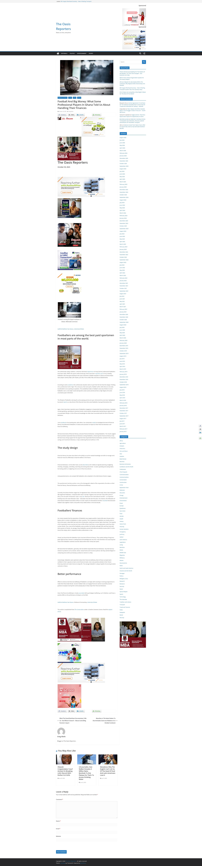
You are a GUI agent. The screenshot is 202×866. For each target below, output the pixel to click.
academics (70, 385)
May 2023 (122, 239)
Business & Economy (62, 97)
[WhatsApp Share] (200, 438)
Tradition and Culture (125, 602)
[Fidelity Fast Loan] (69, 199)
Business (122, 461)
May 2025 (122, 176)
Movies (121, 560)
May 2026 (122, 145)
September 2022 (124, 260)
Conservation (123, 479)
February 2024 (123, 215)
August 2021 (123, 293)
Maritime (122, 547)
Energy (121, 495)
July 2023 (122, 234)
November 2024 (124, 192)
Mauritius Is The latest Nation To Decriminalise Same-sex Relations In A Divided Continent (104, 720)
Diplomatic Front (124, 487)
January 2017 (123, 431)
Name (58, 821)
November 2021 (124, 286)
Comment (59, 799)
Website (58, 836)
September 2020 (124, 322)
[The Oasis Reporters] (58, 53)
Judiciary (122, 534)
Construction (123, 482)
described (85, 465)
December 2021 (124, 283)
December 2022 (124, 252)
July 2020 (122, 327)
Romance (122, 584)
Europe (121, 506)
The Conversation (79, 609)
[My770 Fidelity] (69, 644)
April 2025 (122, 179)
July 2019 (122, 358)
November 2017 (124, 410)
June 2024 (122, 205)
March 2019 (123, 369)
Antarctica (122, 448)
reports (65, 402)
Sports (91, 53)
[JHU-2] (93, 619)
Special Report (123, 591)
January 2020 (123, 343)
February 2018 (123, 403)
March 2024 (123, 213)
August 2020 (123, 325)
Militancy (122, 558)
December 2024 (124, 189)
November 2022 (124, 254)
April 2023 (122, 241)
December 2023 (124, 221)
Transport (122, 604)
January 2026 (123, 155)
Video (121, 610)
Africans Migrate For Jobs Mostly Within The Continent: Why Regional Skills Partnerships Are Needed (132, 83)
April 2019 (122, 366)
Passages (122, 573)
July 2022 (122, 265)
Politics (72, 53)
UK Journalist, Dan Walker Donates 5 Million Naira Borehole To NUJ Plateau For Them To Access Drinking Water (86, 773)
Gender (122, 516)
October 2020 (123, 319)
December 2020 (124, 314)
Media (121, 550)
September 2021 (124, 291)
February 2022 (123, 278)
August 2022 (123, 262)
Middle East (123, 552)
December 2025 (124, 158)
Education (122, 493)
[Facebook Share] (200, 425)
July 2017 (122, 421)
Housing (122, 526)
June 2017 (122, 423)
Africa (121, 440)
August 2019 (123, 356)
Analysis (122, 446)
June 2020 (122, 330)
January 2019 (123, 374)
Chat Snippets (123, 472)
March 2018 (123, 400)
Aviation (122, 456)
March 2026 (123, 150)
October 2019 (123, 351)
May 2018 (122, 395)
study (94, 422)
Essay (121, 503)
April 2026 (122, 148)
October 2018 (123, 382)
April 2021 (122, 304)
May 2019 (122, 364)
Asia (121, 453)
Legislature (123, 542)
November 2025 (124, 161)
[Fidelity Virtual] (69, 251)
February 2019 (123, 371)
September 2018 (124, 384)
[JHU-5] (69, 346)
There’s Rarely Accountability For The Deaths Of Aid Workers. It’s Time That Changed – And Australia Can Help (132, 73)
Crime (121, 485)
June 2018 (122, 392)
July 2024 (122, 202)
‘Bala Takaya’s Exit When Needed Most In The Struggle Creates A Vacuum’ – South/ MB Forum (132, 110)
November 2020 (124, 317)
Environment (123, 500)
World (121, 615)
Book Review (123, 459)
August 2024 (123, 200)
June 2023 (122, 236)
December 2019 (124, 345)
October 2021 (123, 288)
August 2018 (123, 387)
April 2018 (122, 397)
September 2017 (124, 416)
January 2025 (123, 187)
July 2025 (122, 171)
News (74, 97)
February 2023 (123, 247)
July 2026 (122, 140)
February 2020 (123, 340)
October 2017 (123, 413)
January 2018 (123, 405)
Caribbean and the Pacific (126, 466)
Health (121, 519)
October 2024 (123, 195)
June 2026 (122, 142)
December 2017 (124, 408)
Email (58, 829)
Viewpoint (122, 612)
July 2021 (122, 296)
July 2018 (122, 390)
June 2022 (122, 267)
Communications (124, 477)
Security (122, 586)
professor (63, 422)
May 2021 (122, 301)
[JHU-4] (69, 138)
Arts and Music (124, 451)
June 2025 (122, 174)
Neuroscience (123, 563)
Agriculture (123, 443)
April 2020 (122, 335)
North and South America (126, 568)
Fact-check (122, 511)
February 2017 (123, 429)
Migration (122, 555)
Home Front (123, 524)
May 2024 (122, 208)
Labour (121, 537)
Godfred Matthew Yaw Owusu (65, 329)
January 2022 (123, 280)
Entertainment (81, 53)
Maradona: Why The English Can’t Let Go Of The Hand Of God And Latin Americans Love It (107, 771)
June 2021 (122, 299)
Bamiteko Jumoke (124, 119)
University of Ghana (79, 329)
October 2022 (123, 257)
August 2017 (123, 418)
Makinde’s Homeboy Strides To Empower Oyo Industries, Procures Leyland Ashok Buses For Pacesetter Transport (132, 120)
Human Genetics (124, 529)
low (83, 496)
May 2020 (122, 332)
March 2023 (123, 244)
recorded (105, 500)
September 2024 (124, 197)
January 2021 (123, 312)
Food (121, 513)
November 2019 (124, 348)
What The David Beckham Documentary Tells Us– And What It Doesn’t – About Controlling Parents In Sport (72, 720)
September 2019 (124, 353)
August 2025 (123, 168)
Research (122, 581)
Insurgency (123, 532)
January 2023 (123, 249)
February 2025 (123, 184)
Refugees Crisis (124, 578)
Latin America (123, 539)
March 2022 (123, 275)
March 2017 (123, 426)
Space (121, 589)
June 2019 (122, 361)
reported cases (99, 373)
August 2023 (123, 231)
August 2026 (123, 137)
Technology (123, 597)
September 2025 (124, 166)
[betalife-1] (69, 118)
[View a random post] (144, 53)
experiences (90, 371)
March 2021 (123, 306)
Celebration (123, 469)
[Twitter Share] (200, 429)
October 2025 (123, 163)
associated (81, 593)
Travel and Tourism (125, 607)
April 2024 (122, 210)
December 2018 (124, 377)
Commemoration (124, 474)
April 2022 (122, 273)
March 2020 (123, 338)
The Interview (123, 599)
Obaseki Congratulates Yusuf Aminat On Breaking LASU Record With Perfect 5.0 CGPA (65, 771)
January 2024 (123, 218)
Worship (122, 617)
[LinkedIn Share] (200, 432)
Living (70, 97)
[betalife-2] (69, 224)
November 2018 (124, 379)
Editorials (64, 53)
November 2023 (124, 223)
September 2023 (124, 228)
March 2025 (123, 182)
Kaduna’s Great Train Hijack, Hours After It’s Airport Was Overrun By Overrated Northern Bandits (132, 126)
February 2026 (123, 153)
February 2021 (123, 309)
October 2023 (123, 226)
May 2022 (122, 270)
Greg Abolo (70, 111)
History (121, 521)
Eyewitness (123, 508)
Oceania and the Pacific (126, 571)
